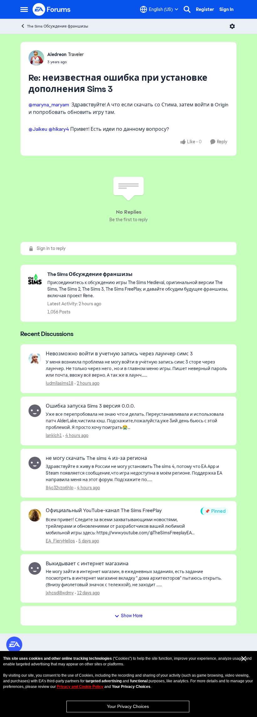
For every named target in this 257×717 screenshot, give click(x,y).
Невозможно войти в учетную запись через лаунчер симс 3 (119, 354)
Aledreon (56, 54)
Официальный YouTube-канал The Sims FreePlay (104, 510)
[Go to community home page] (52, 9)
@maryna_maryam (49, 104)
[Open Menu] (232, 26)
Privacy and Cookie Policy (80, 686)
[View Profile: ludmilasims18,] (35, 358)
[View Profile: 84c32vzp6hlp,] (35, 463)
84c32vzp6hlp (59, 488)
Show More (132, 615)
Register (205, 9)
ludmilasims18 (59, 383)
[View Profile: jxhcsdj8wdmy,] (35, 568)
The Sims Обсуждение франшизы (57, 26)
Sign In (226, 9)
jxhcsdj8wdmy (60, 593)
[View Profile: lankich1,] (35, 410)
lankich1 (54, 435)
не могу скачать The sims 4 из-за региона (96, 458)
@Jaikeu (38, 129)
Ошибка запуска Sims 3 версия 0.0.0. (90, 406)
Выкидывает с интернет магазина (87, 564)
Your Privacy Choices (128, 706)
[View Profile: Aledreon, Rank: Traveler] (36, 58)
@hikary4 (59, 129)
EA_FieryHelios (60, 541)
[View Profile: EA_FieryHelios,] (35, 515)
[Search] (187, 9)
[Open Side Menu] (24, 9)
